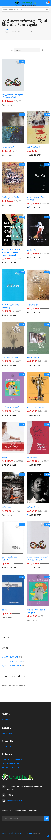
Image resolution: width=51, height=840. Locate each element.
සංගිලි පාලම (6, 507)
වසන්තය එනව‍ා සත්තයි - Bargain (36, 611)
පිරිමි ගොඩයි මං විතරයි (10, 357)
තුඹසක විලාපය (33, 457)
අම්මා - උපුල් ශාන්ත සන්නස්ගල (9, 558)
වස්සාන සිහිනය (33, 507)
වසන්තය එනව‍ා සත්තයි (10, 407)
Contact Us (6, 746)
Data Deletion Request (11, 763)
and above (13, 665)
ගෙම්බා (4, 610)
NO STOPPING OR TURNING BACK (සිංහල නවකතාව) (11, 252)
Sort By (10, 50)
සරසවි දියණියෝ (33, 147)
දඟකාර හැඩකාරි (8, 147)
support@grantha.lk (7, 733)
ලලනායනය (31, 250)
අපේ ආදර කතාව (33, 357)
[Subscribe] (46, 818)
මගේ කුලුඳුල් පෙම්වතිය (10, 197)
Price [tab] (5, 648)
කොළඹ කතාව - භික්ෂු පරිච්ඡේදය (36, 198)
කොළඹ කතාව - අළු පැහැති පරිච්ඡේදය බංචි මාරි (12, 96)
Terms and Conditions (10, 767)
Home (6, 29)
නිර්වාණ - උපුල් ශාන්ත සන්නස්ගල (10, 306)
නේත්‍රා (4, 457)
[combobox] (25, 9)
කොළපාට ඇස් (32, 305)
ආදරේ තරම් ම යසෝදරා (36, 407)
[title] (43, 836)
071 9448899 (6, 719)
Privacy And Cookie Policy (12, 759)
